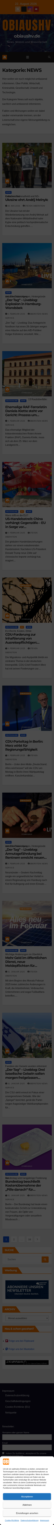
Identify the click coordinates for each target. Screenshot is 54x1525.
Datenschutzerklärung (30, 1520)
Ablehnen (27, 1505)
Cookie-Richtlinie (12, 1520)
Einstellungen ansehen (27, 1513)
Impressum (44, 1520)
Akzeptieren (27, 1496)
